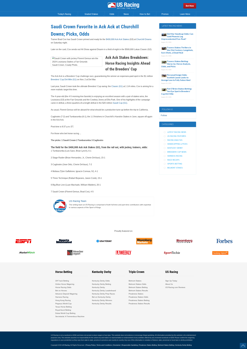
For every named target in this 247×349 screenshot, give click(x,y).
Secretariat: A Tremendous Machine (69, 316)
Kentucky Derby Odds (101, 281)
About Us (169, 284)
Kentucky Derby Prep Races (103, 294)
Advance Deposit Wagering (66, 294)
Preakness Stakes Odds (138, 297)
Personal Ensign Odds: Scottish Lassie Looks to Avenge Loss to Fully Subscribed (175, 77)
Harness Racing (174, 156)
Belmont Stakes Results (138, 291)
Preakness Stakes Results (139, 304)
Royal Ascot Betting (63, 310)
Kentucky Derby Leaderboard (104, 291)
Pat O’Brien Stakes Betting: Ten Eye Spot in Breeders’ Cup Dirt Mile (176, 91)
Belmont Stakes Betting (138, 287)
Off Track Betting (62, 281)
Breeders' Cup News (176, 152)
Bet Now (190, 6)
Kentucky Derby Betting (101, 284)
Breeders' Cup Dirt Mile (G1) (64, 79)
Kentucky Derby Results (101, 304)
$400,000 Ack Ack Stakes (117, 39)
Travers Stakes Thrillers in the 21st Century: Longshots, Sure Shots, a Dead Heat (177, 50)
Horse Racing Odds (63, 287)
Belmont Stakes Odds (137, 284)
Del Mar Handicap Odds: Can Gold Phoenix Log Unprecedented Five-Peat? (177, 36)
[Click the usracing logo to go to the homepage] (123, 5)
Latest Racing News (176, 132)
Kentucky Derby (175, 148)
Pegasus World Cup (63, 304)
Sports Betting (174, 164)
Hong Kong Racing (63, 300)
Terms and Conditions (104, 345)
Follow (164, 115)
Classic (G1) (117, 86)
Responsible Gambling (130, 345)
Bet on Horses (61, 291)
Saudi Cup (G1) (119, 103)
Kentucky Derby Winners (102, 300)
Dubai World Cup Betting (65, 313)
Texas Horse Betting (63, 307)
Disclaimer (117, 345)
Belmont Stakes (175, 168)
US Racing (66, 345)
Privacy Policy (90, 345)
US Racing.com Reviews (175, 287)
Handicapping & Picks (177, 144)
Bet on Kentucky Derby (101, 297)
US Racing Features (176, 136)
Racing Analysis (174, 140)
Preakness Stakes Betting (139, 300)
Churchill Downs (143, 39)
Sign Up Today (171, 281)
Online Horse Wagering (64, 284)
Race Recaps (173, 160)
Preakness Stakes (136, 294)
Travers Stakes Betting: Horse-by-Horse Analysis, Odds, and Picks (176, 64)
